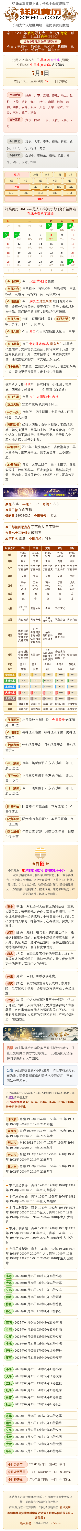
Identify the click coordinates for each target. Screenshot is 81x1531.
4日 (26, 180)
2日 (71, 174)
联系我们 (25, 1523)
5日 (40, 180)
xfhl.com (56, 1523)
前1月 (40, 199)
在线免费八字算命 (40, 213)
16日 (55, 193)
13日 (11, 193)
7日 (69, 180)
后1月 (17, 174)
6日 (55, 180)
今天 (17, 186)
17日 (69, 193)
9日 (35, 186)
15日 (40, 193)
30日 (47, 174)
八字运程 (58, 65)
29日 (35, 174)
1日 (59, 174)
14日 (26, 193)
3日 (11, 180)
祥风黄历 (65, 1507)
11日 (59, 186)
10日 (47, 186)
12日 (71, 186)
